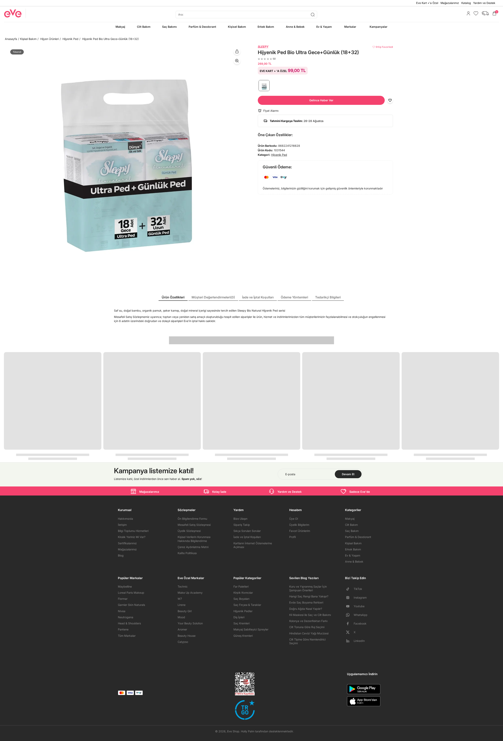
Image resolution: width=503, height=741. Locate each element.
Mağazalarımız (450, 3)
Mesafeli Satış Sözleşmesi (194, 524)
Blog (121, 555)
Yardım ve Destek (484, 3)
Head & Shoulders (129, 623)
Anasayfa (11, 39)
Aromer (182, 629)
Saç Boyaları (241, 598)
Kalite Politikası (187, 553)
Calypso (183, 641)
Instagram (360, 597)
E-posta (290, 474)
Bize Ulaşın (240, 518)
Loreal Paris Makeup (131, 592)
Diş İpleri (238, 617)
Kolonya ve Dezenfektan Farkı (308, 621)
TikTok (358, 589)
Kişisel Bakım (28, 39)
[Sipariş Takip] (484, 13)
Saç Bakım (352, 530)
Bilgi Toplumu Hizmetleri (133, 530)
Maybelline (125, 586)
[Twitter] (349, 632)
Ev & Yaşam (352, 555)
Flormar (123, 598)
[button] (321, 100)
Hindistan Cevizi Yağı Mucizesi (309, 633)
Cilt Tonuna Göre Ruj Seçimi (306, 627)
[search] (246, 14)
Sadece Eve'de (359, 491)
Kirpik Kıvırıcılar (243, 592)
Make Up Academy (190, 592)
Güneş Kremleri (243, 635)
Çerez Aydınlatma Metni (193, 547)
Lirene (181, 604)
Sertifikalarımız (127, 543)
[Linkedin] (349, 641)
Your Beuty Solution (190, 623)
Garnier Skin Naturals (131, 604)
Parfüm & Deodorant (358, 537)
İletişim (122, 524)
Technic (183, 586)
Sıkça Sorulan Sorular (247, 530)
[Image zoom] (124, 165)
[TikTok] (349, 589)
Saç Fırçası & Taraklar (247, 604)
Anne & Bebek (354, 561)
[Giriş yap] (467, 13)
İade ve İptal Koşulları (247, 537)
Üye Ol (293, 518)
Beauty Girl (185, 611)
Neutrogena (125, 617)
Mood (181, 617)
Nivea (121, 611)
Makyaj (349, 518)
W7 (180, 598)
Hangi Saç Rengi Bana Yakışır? (308, 596)
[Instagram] (349, 597)
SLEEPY (263, 46)
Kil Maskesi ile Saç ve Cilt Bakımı (310, 614)
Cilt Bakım (351, 524)
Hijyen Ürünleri (49, 39)
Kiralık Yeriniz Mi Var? (131, 537)
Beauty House (187, 635)
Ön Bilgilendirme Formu (192, 518)
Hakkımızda (125, 518)
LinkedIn (359, 640)
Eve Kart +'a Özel (427, 3)
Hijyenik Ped (70, 39)
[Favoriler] (475, 13)
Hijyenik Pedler (242, 611)
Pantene (123, 629)
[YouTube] (349, 606)
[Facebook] (349, 623)
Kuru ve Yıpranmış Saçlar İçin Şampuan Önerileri (308, 588)
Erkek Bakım (353, 549)
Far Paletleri (241, 586)
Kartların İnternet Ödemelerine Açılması (252, 545)
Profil (292, 537)
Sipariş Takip (241, 524)
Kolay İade (219, 491)
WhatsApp (360, 614)
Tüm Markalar (127, 635)
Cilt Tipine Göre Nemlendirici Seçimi (307, 641)
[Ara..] (313, 15)
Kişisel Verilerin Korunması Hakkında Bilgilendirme (194, 538)
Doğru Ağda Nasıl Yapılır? (305, 608)
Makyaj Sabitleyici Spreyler (250, 629)
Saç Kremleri (241, 623)
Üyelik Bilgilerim (299, 524)
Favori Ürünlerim (299, 530)
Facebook (360, 623)
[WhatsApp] (349, 615)
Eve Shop (233, 731)
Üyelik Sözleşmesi (189, 530)
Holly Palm (247, 731)
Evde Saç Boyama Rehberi (306, 602)
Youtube (359, 606)
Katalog (466, 3)
